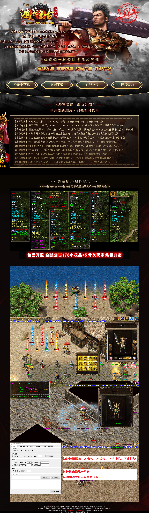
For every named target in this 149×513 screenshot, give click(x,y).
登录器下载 (22, 85)
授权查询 (127, 85)
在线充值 (92, 85)
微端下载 (56, 85)
